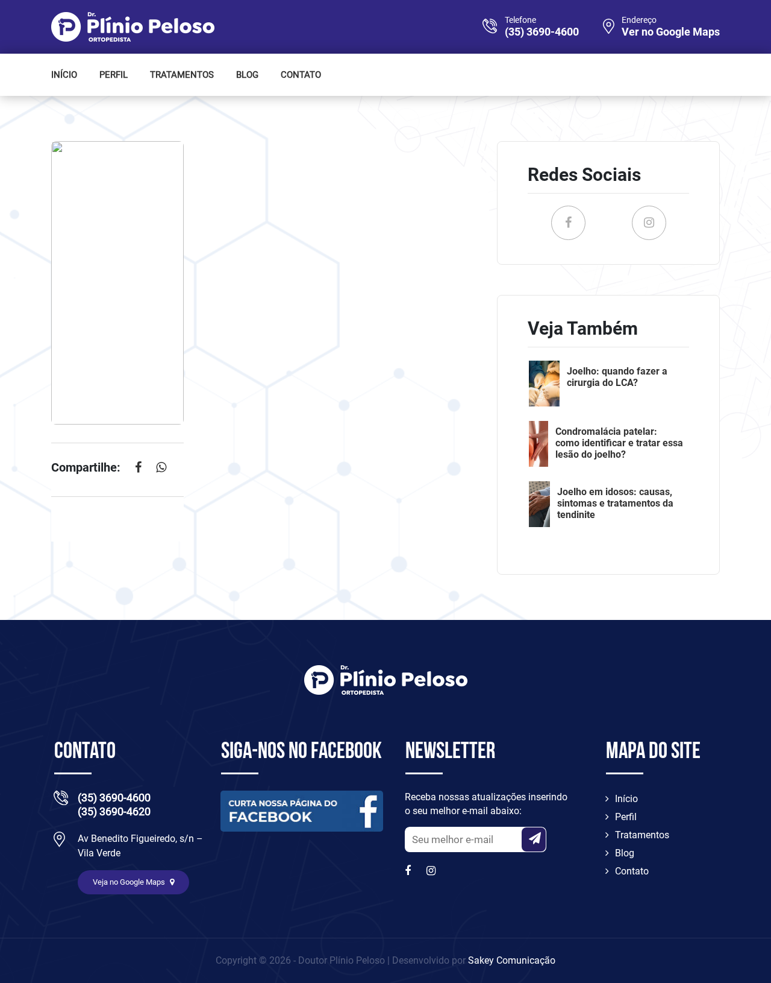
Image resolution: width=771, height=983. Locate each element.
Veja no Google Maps (130, 882)
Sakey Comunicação (511, 960)
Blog (247, 74)
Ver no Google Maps (671, 32)
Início (64, 74)
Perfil (113, 74)
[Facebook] (411, 871)
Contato (301, 74)
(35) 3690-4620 (114, 811)
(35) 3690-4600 (542, 32)
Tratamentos (182, 74)
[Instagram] (432, 871)
